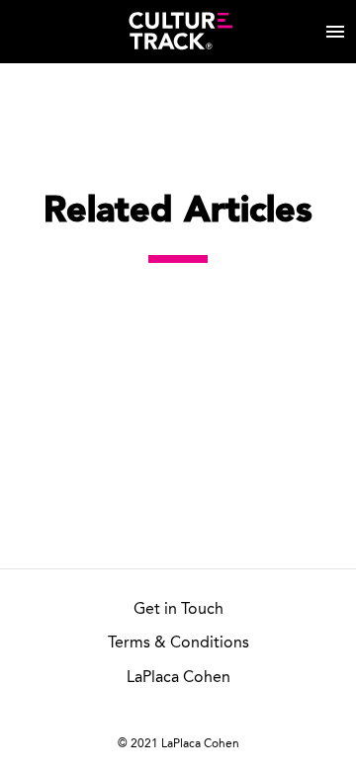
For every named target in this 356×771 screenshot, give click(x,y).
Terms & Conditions (178, 643)
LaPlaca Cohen (178, 678)
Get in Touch (178, 610)
